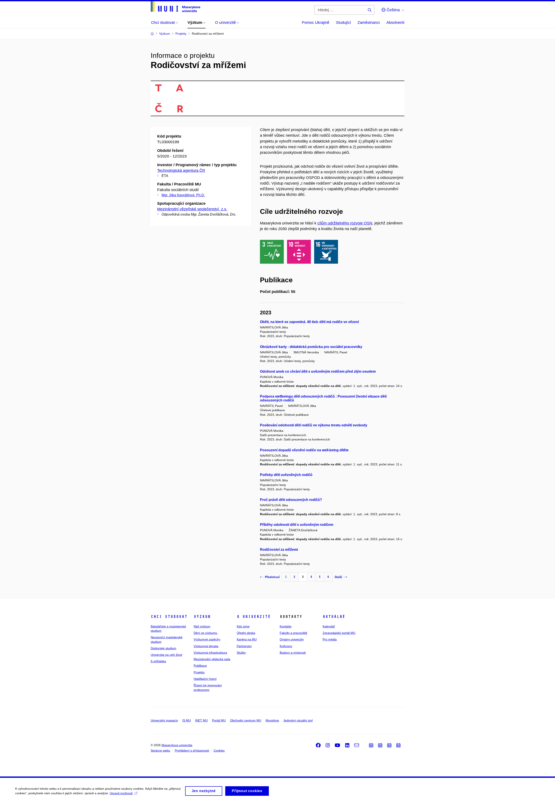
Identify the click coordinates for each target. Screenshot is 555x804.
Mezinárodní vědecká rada (212, 659)
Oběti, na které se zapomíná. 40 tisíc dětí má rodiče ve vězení (309, 322)
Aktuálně (334, 616)
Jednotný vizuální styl (298, 720)
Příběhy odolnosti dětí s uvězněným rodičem (296, 524)
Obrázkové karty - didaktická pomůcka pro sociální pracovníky (311, 347)
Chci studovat (169, 616)
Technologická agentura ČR (181, 170)
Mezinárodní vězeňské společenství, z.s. (192, 209)
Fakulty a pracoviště (293, 633)
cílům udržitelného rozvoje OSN (344, 223)
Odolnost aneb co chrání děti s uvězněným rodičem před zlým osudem (318, 371)
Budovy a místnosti (293, 652)
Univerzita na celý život (166, 654)
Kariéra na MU (247, 639)
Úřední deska (246, 633)
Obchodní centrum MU (245, 720)
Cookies (219, 750)
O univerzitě (254, 616)
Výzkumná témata (206, 646)
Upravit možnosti (121, 793)
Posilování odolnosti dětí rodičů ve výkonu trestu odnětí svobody (313, 425)
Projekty (199, 672)
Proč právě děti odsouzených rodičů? (291, 500)
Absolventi (395, 22)
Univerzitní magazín (164, 720)
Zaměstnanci (368, 22)
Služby (241, 652)
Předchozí (272, 577)
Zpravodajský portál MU (339, 633)
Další (338, 577)
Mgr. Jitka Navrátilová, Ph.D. (183, 195)
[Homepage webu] (175, 6)
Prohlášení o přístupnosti (192, 750)
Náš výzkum (202, 626)
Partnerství (244, 646)
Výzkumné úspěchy (207, 639)
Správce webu (160, 750)
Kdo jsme (243, 626)
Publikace (200, 665)
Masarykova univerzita (177, 745)
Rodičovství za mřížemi (279, 549)
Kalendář (329, 626)
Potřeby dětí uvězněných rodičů (286, 475)
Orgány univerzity (292, 639)
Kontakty (286, 626)
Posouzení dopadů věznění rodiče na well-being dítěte (304, 450)
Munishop (272, 720)
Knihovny (286, 646)
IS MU (186, 720)
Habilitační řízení (205, 679)
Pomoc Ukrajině (315, 22)
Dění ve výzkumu (205, 633)
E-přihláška (158, 661)
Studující (343, 22)
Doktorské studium (163, 648)
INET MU (201, 720)
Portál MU (219, 720)
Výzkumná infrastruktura (210, 652)
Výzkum (202, 616)
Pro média (330, 639)
